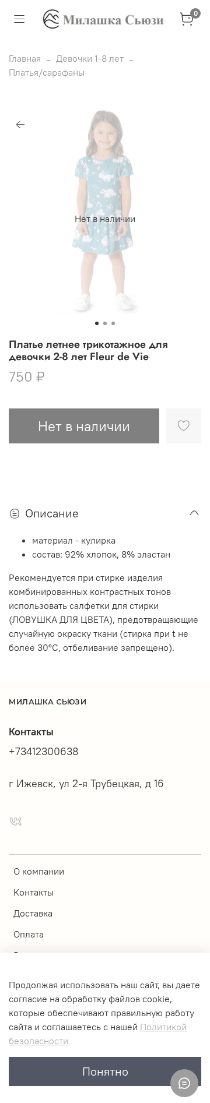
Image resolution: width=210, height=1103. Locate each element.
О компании (38, 871)
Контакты (33, 892)
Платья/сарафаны (47, 72)
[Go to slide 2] (105, 323)
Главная (25, 58)
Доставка (32, 913)
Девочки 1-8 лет (90, 58)
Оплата (28, 934)
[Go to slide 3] (113, 323)
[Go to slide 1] (97, 323)
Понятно (105, 1071)
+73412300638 (44, 751)
